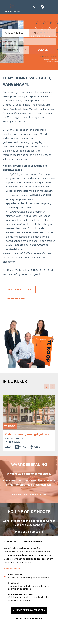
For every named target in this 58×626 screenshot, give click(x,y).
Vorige (46, 386)
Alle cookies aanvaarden (29, 610)
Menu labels (52, 7)
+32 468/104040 (42, 7)
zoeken (43, 49)
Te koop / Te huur (14, 32)
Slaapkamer (11, 49)
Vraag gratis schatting (29, 494)
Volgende (52, 386)
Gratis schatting (19, 289)
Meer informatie (12, 568)
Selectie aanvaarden (29, 618)
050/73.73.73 (34, 7)
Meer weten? (16, 298)
